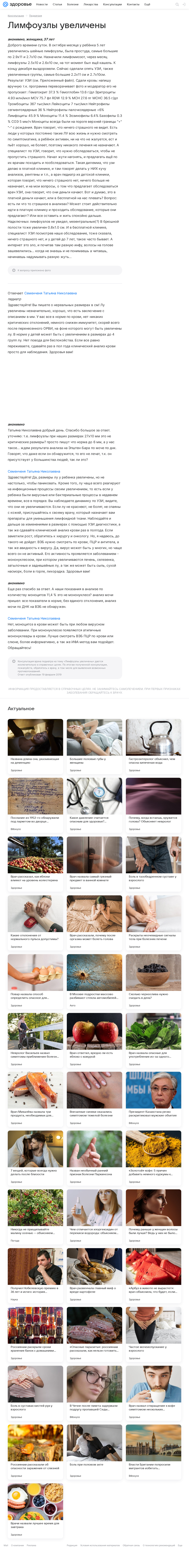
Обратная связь (131, 1545)
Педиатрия (35, 15)
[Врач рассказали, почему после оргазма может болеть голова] (94, 922)
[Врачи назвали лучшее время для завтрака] (35, 1510)
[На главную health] (20, 4)
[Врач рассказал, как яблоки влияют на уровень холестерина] (35, 864)
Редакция (72, 1545)
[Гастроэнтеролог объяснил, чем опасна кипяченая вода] (153, 746)
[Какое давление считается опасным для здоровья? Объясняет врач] (94, 805)
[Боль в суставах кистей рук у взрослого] (35, 1393)
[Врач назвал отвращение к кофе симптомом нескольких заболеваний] (153, 1393)
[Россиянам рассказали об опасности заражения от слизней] (35, 1452)
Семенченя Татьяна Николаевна (50, 293)
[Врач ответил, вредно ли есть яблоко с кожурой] (94, 1040)
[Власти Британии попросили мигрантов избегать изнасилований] (153, 1452)
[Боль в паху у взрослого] (153, 1510)
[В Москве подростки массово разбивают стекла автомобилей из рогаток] (94, 981)
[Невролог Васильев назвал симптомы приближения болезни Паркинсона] (35, 1040)
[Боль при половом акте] (94, 1452)
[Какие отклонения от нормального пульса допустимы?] (35, 922)
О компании (17, 1545)
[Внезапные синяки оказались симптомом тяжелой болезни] (94, 1099)
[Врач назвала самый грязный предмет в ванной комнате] (94, 864)
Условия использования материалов (100, 1545)
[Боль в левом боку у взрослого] (94, 1510)
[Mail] (5, 4)
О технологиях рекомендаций (159, 1545)
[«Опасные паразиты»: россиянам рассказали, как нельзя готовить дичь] (94, 1334)
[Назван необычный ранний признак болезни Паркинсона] (94, 1158)
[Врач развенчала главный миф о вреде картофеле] (94, 1275)
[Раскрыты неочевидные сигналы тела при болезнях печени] (153, 922)
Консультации (16, 15)
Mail (6, 1545)
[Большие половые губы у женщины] (94, 746)
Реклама (31, 1545)
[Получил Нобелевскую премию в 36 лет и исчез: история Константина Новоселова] (35, 1275)
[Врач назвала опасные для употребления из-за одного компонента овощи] (153, 1040)
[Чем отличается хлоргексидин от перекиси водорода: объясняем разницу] (94, 1216)
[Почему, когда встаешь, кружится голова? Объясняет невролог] (153, 805)
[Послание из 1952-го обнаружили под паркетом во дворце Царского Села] (35, 805)
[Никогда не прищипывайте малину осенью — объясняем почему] (35, 1216)
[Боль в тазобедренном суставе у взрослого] (153, 864)
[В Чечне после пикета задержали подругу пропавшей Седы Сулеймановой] (94, 1393)
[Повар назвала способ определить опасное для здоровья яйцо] (35, 981)
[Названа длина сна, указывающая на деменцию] (35, 746)
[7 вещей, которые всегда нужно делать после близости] (35, 1158)
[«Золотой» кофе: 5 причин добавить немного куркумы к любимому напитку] (153, 1158)
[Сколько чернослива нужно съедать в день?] (153, 981)
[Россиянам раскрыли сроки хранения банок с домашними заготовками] (35, 1334)
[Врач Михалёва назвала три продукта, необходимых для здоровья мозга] (35, 1099)
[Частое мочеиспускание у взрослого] (153, 1334)
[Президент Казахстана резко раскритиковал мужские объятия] (153, 1099)
